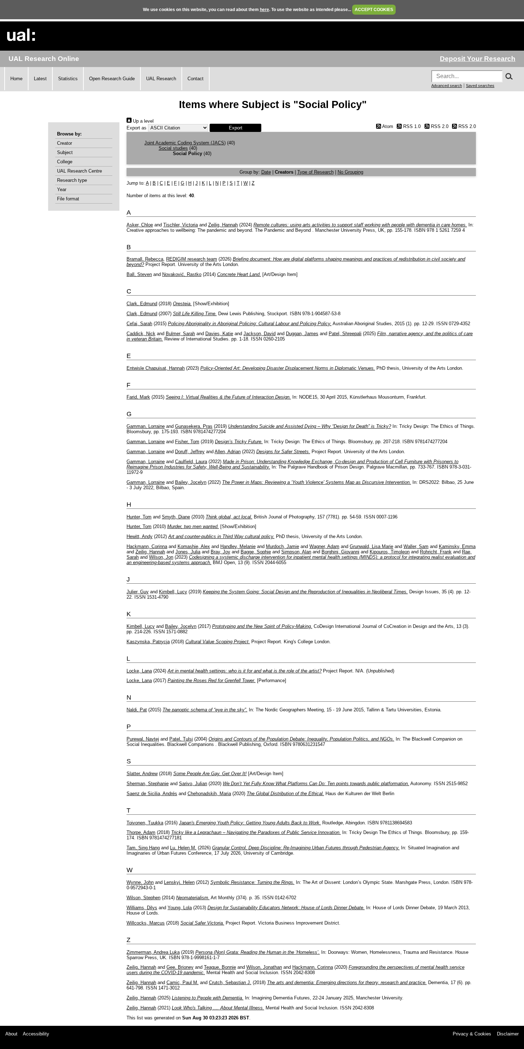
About (11, 1034)
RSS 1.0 (411, 126)
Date (266, 172)
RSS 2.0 (439, 126)
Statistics (68, 78)
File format (68, 198)
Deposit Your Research (477, 58)
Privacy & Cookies (472, 1034)
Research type (72, 180)
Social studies (173, 148)
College (64, 161)
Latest (40, 78)
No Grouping (350, 172)
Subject (65, 152)
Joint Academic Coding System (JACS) (185, 142)
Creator (64, 143)
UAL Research (161, 78)
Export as (137, 128)
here (264, 9)
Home (16, 78)
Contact (195, 78)
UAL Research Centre (79, 171)
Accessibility (36, 1034)
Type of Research (315, 172)
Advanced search (446, 85)
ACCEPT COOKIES (374, 9)
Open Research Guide (112, 78)
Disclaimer (508, 1034)
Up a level (143, 121)
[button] (235, 128)
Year (61, 189)
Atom (387, 126)
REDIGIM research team (191, 259)
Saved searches (480, 85)
